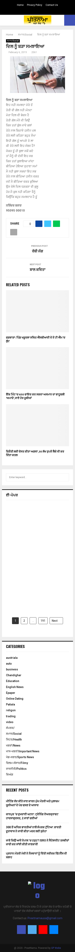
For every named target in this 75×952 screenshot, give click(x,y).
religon (11, 710)
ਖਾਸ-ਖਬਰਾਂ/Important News (22, 751)
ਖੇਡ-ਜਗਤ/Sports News (20, 757)
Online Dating (14, 698)
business (12, 669)
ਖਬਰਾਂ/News (13, 745)
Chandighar (13, 675)
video (9, 722)
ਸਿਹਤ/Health (14, 739)
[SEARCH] (65, 477)
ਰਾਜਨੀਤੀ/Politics (16, 768)
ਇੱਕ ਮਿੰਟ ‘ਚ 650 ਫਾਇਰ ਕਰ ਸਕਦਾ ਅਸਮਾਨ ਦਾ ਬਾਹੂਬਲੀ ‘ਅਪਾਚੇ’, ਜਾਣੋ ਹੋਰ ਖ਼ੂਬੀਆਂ (35, 396)
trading (11, 716)
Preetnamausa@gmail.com (45, 918)
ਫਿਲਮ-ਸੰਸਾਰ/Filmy (17, 763)
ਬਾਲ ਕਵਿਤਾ (37, 270)
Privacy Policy (34, 5)
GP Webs (56, 948)
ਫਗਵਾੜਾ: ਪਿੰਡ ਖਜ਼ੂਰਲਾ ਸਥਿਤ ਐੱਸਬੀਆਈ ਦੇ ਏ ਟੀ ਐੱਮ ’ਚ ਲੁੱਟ (35, 339)
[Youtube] (43, 929)
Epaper (10, 692)
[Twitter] (32, 929)
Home (20, 5)
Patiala (10, 704)
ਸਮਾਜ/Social (13, 41)
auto (9, 663)
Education (12, 681)
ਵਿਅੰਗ (9, 774)
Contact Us (52, 5)
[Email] (53, 929)
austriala (12, 657)
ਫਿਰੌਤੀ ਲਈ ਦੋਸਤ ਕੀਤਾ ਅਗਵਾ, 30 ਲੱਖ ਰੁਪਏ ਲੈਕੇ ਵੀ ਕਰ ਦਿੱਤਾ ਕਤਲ (35, 453)
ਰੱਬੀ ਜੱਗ (37, 251)
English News (15, 687)
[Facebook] (21, 929)
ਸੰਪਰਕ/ (10, 727)
